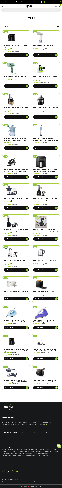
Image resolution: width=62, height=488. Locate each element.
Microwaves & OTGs (8, 453)
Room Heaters (24, 424)
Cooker (13, 451)
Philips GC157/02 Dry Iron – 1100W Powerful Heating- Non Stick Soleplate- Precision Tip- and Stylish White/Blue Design (15, 321)
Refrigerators (32, 422)
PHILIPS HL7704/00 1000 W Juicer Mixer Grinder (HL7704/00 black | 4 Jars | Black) (45, 230)
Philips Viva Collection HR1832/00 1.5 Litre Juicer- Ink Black (45, 108)
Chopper (54, 449)
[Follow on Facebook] (3, 471)
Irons (51, 422)
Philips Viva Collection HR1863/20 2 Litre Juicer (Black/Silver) (16, 108)
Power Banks (54, 433)
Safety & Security (33, 424)
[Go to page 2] (35, 395)
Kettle (56, 451)
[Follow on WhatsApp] (17, 471)
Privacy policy (5, 481)
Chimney (48, 449)
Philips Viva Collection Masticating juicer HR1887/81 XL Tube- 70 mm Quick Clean (45, 77)
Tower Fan (45, 422)
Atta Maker (41, 449)
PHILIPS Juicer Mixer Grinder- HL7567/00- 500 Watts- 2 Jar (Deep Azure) (16, 199)
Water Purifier (45, 455)
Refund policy (37, 481)
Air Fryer (4, 449)
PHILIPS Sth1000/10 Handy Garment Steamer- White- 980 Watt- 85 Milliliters (45, 46)
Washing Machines (23, 422)
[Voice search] (59, 10)
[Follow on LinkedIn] (13, 471)
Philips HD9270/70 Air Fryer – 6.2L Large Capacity (15, 46)
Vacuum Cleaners (15, 424)
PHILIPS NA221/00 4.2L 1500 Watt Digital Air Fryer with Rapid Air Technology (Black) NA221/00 (45, 170)
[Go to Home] (31, 407)
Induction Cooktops (48, 451)
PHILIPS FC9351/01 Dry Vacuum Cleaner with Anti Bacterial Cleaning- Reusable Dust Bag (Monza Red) (44, 350)
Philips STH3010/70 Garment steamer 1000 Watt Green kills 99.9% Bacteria (15, 77)
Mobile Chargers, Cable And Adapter (40, 433)
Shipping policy (27, 481)
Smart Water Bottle (29, 451)
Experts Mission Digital (36, 486)
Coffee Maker (6, 451)
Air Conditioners (6, 422)
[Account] (56, 6)
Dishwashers (20, 451)
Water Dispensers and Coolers (33, 455)
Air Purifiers (6, 424)
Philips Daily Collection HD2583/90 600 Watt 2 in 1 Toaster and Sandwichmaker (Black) (45, 381)
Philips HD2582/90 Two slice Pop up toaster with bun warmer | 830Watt (44, 292)
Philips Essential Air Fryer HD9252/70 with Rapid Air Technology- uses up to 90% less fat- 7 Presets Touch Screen (16, 350)
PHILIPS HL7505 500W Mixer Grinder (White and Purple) (14, 261)
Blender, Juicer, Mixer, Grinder (30, 449)
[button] (7, 49)
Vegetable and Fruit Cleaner (9, 455)
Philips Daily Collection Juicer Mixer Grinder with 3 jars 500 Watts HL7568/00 (15, 381)
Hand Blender (39, 451)
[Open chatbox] (59, 446)
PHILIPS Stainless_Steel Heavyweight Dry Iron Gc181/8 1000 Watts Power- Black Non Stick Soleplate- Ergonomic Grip (16, 170)
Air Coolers (14, 422)
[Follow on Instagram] (8, 471)
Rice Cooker (21, 453)
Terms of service (16, 481)
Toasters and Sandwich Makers (41, 453)
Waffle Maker (21, 455)
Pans (16, 453)
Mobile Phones (22, 433)
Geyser (39, 422)
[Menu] (2, 6)
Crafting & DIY (42, 424)
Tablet (28, 433)
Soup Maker (29, 453)
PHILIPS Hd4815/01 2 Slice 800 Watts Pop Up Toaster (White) (16, 292)
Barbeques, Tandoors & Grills (15, 449)
